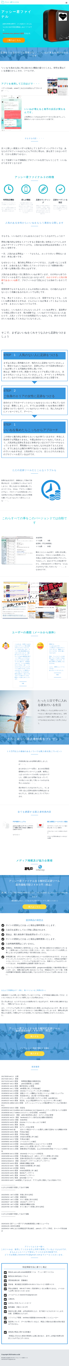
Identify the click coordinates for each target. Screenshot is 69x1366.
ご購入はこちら (14, 40)
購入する (34, 1036)
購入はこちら (34, 907)
